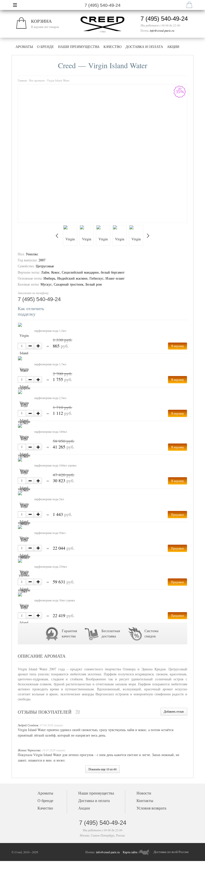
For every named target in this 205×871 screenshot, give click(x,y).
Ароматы (24, 46)
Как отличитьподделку (31, 311)
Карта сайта (130, 852)
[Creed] (102, 16)
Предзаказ (177, 514)
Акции (173, 46)
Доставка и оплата (144, 46)
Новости (143, 793)
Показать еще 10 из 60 (102, 769)
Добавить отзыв (174, 711)
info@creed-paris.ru (162, 30)
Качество (113, 46)
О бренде (45, 46)
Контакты (144, 800)
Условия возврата (151, 808)
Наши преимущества (79, 46)
